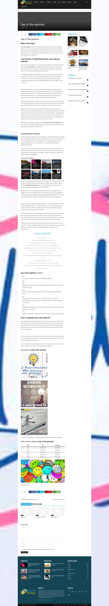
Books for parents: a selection (58, 499)
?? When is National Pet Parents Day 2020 (77, 89)
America (42, 2)
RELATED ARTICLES (26, 504)
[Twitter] (82, 591)
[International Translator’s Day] (43, 511)
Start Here (36, 2)
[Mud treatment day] (58, 511)
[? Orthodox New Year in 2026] (72, 41)
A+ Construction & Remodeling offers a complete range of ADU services (34, 577)
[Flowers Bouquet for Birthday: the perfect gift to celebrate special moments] (24, 571)
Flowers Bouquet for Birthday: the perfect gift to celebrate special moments (34, 571)
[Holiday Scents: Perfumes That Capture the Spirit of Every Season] (24, 565)
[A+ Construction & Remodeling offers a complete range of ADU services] (24, 577)
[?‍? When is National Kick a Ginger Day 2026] (47, 571)
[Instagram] (72, 591)
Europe (54, 2)
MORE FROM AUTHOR (37, 504)
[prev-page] (21, 519)
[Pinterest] (76, 591)
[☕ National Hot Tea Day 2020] (83, 52)
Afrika (69, 2)
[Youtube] (69, 595)
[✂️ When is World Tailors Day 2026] (72, 62)
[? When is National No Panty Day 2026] (83, 40)
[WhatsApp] (86, 591)
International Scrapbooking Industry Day (29, 499)
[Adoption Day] (28, 511)
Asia (59, 2)
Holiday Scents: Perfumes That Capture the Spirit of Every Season (34, 565)
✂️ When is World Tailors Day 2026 (76, 100)
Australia (64, 2)
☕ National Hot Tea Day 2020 (75, 95)
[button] (86, 2)
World (75, 2)
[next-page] (23, 519)
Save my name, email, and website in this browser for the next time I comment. (38, 549)
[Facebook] (69, 591)
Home (22, 10)
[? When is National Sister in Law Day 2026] (47, 565)
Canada (48, 2)
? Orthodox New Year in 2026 (74, 78)
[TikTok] (79, 591)
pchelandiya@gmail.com (48, 600)
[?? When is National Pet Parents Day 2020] (72, 52)
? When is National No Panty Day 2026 (77, 83)
